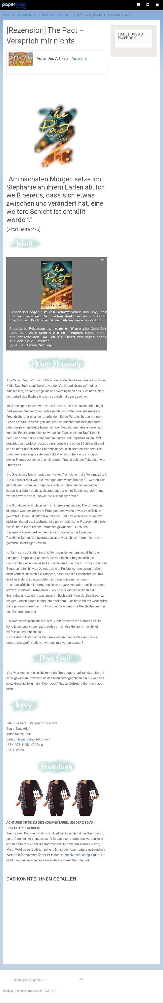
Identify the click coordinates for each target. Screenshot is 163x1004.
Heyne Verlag (26, 739)
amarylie (79, 58)
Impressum (35, 990)
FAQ (46, 990)
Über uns (20, 990)
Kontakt (8, 990)
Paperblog (18, 980)
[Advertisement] (56, 921)
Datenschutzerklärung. (75, 855)
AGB (53, 990)
